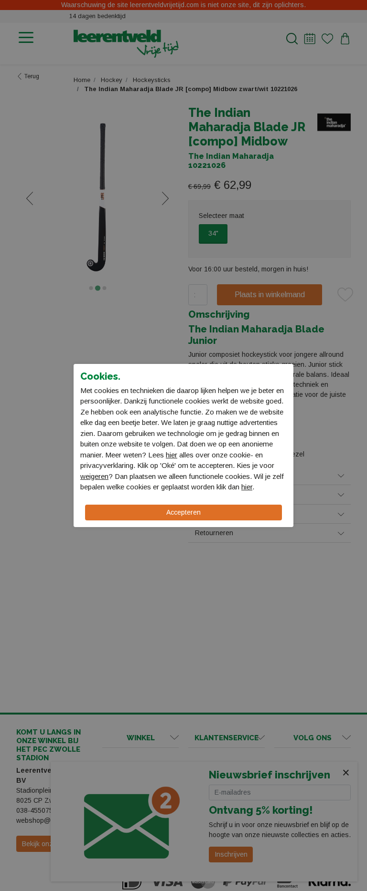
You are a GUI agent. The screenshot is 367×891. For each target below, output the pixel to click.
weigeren (94, 476)
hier (171, 455)
